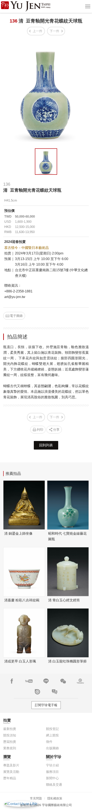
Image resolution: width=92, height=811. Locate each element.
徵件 (49, 741)
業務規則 (9, 748)
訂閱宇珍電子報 (46, 705)
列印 (40, 429)
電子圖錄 (16, 315)
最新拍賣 (9, 729)
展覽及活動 (11, 771)
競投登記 (52, 729)
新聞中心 (52, 778)
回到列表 (46, 445)
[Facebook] (11, 681)
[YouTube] (29, 681)
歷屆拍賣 (9, 741)
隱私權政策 (54, 798)
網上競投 (52, 735)
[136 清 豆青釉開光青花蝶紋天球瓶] (46, 161)
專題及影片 (11, 765)
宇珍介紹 (52, 765)
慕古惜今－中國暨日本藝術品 (26, 248)
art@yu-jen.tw (14, 297)
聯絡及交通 (54, 784)
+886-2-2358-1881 (18, 291)
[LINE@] (46, 681)
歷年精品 (9, 778)
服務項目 (52, 771)
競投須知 (9, 735)
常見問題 (36, 798)
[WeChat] (63, 681)
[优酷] (80, 681)
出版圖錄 (52, 748)
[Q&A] (54, 692)
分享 (56, 429)
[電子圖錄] (37, 692)
